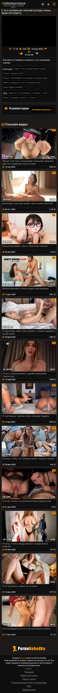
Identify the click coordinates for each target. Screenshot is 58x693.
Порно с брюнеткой (13, 73)
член (45, 93)
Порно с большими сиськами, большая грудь (25, 78)
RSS (29, 686)
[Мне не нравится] (37, 53)
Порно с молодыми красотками (29, 69)
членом (36, 93)
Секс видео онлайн (12, 87)
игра (5, 97)
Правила (29, 672)
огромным (25, 93)
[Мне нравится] (21, 53)
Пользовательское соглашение (29, 682)
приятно (13, 93)
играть (23, 97)
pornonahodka (13, 3)
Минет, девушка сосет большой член (21, 82)
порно (22, 658)
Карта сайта (29, 679)
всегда (14, 97)
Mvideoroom (29, 690)
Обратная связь (29, 675)
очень (33, 97)
